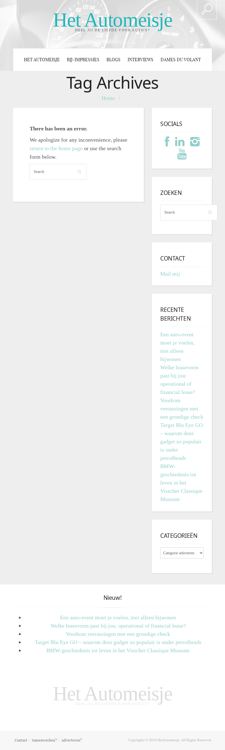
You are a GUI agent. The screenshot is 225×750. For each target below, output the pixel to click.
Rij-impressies (83, 59)
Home (108, 98)
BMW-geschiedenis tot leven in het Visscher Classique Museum (181, 482)
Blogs (113, 59)
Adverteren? (71, 740)
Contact (21, 740)
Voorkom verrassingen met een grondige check (181, 408)
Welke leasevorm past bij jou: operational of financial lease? (118, 626)
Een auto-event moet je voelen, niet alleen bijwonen (118, 617)
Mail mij (170, 274)
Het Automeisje (112, 20)
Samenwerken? (44, 740)
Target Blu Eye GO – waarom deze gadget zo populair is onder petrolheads (181, 441)
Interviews (140, 59)
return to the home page (56, 148)
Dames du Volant (181, 59)
